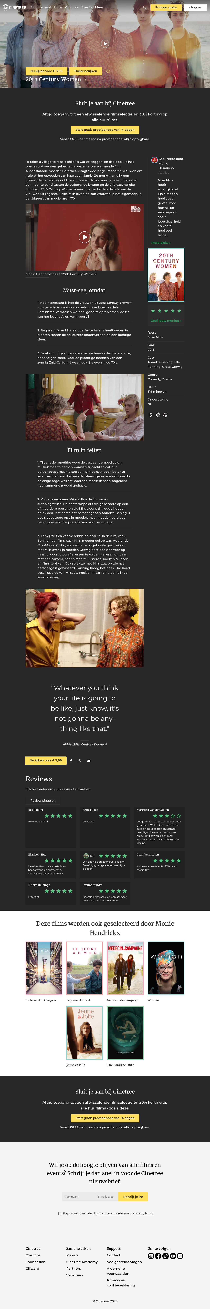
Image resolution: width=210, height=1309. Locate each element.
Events (87, 7)
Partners (73, 1269)
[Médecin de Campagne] (125, 968)
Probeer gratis (166, 7)
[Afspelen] (105, 44)
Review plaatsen (43, 800)
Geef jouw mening (165, 321)
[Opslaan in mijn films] (108, 71)
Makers (72, 1255)
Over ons (33, 1255)
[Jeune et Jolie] (84, 1033)
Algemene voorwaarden (118, 1271)
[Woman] (166, 968)
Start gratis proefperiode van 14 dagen (105, 130)
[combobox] (144, 7)
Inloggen (195, 7)
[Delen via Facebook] (71, 760)
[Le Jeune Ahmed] (84, 968)
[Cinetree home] (14, 7)
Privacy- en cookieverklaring (121, 1282)
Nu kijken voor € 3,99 (46, 71)
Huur (58, 7)
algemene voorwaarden (109, 1213)
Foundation (35, 1262)
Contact (113, 1255)
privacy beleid (144, 1213)
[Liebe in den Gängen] (44, 968)
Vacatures (74, 1275)
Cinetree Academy (82, 1262)
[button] (145, 7)
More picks (160, 243)
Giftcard (32, 1269)
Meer (99, 7)
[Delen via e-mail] (88, 760)
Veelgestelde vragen (124, 1262)
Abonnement (40, 7)
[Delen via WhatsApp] (80, 760)
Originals (72, 7)
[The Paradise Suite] (125, 1033)
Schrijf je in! (133, 1197)
